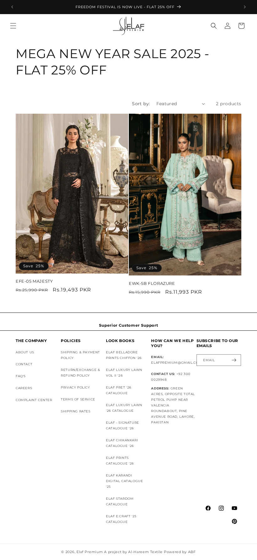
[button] (13, 26)
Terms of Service (78, 399)
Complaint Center (34, 400)
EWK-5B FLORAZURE (152, 283)
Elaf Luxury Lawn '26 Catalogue (124, 408)
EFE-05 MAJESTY (34, 281)
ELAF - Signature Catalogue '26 (122, 425)
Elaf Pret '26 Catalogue (118, 390)
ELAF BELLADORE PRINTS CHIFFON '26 (124, 355)
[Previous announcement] (12, 7)
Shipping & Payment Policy (80, 355)
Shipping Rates (75, 411)
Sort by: (141, 103)
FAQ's (21, 376)
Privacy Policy (75, 387)
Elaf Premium (89, 552)
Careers (24, 388)
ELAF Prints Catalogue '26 (120, 460)
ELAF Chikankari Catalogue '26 (122, 443)
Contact (24, 364)
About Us (25, 352)
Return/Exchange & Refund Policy (80, 373)
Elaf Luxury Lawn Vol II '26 (124, 373)
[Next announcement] (245, 7)
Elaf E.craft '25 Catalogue (121, 519)
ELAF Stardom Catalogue (120, 501)
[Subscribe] (234, 360)
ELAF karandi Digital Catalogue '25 (124, 481)
